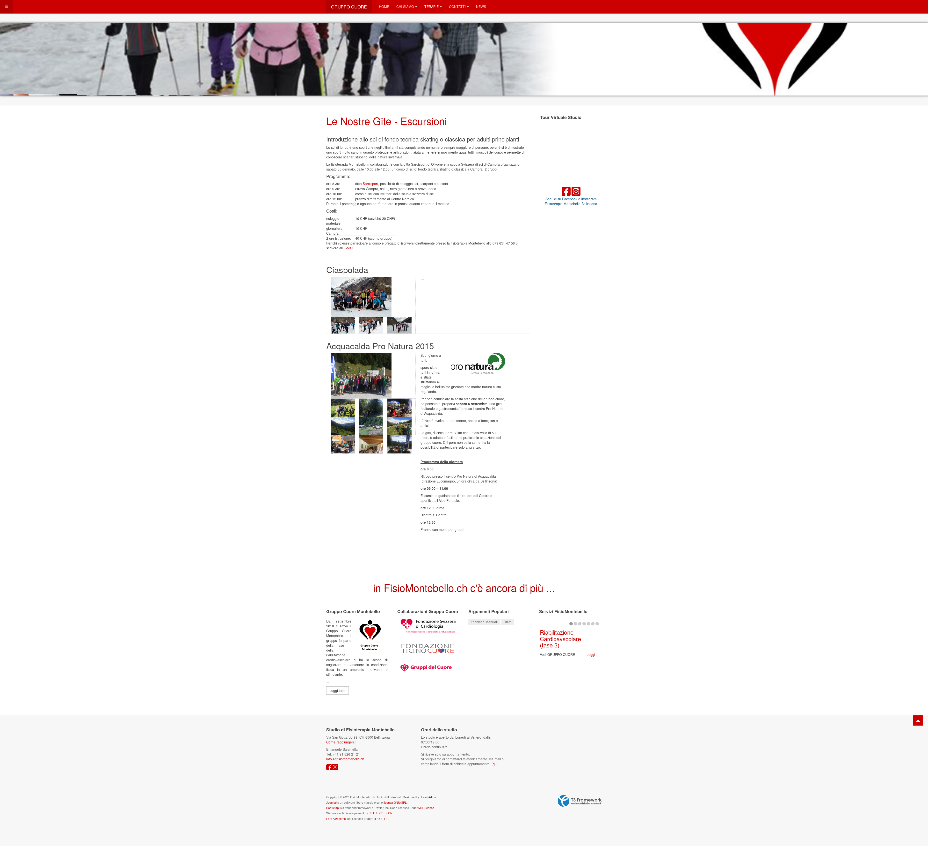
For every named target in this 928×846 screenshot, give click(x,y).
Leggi (591, 654)
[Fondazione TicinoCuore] (428, 647)
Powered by (580, 801)
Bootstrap (332, 808)
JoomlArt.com (429, 797)
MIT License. (426, 808)
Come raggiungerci (340, 742)
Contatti (457, 6)
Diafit (507, 621)
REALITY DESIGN (380, 813)
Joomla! (331, 802)
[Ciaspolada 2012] (373, 297)
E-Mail (348, 247)
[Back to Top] (918, 720)
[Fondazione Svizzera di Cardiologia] (428, 625)
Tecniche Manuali (484, 621)
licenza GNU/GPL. (395, 802)
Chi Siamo (405, 6)
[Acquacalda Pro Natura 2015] (345, 408)
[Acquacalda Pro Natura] (373, 376)
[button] (913, 59)
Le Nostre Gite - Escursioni (386, 120)
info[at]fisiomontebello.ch (345, 759)
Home (384, 6)
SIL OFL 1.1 (380, 818)
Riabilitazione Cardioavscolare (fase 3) (560, 638)
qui (495, 763)
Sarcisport (370, 183)
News (481, 6)
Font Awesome (336, 818)
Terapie (431, 6)
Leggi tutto (337, 690)
